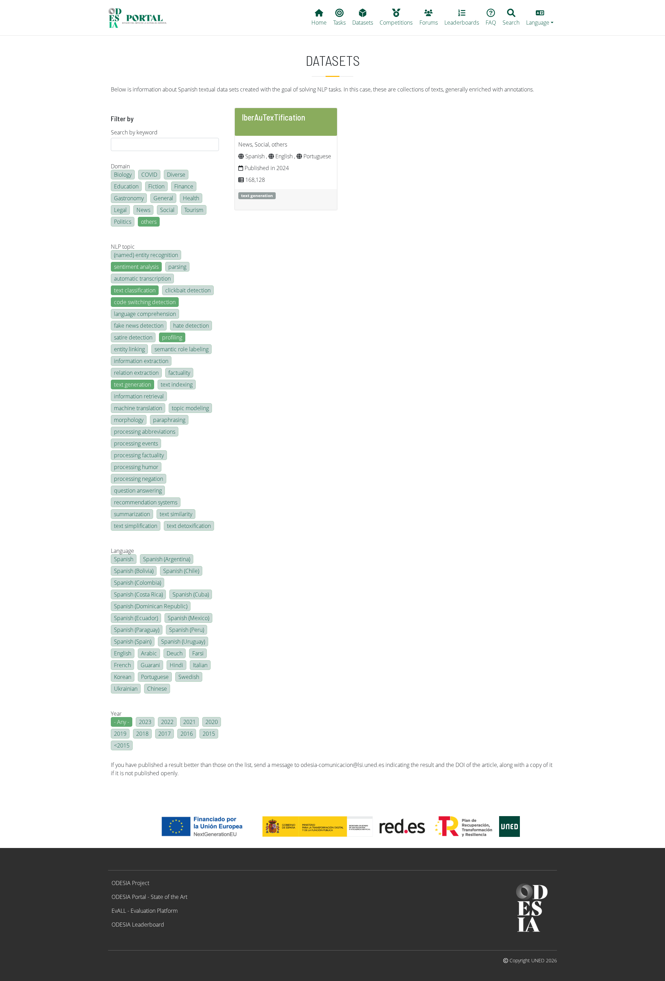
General (163, 198)
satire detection (133, 337)
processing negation (138, 479)
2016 (186, 733)
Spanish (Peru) (186, 630)
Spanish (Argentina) (166, 559)
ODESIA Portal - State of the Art (149, 897)
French (122, 665)
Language (122, 551)
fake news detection (138, 325)
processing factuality (139, 455)
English (122, 653)
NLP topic (123, 246)
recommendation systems (145, 502)
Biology (123, 174)
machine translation (138, 408)
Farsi (198, 653)
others (149, 222)
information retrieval (139, 396)
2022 (167, 722)
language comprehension (145, 314)
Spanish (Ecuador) (136, 618)
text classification (135, 290)
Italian (200, 665)
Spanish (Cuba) (190, 594)
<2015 (122, 745)
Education (126, 186)
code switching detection (145, 302)
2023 (145, 722)
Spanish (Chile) (181, 571)
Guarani (150, 665)
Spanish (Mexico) (188, 618)
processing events (136, 443)
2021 (189, 722)
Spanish (123, 559)
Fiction (156, 186)
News (143, 210)
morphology (128, 420)
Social (167, 210)
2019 (120, 733)
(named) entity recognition (146, 255)
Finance (183, 186)
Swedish (188, 677)
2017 (164, 733)
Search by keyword (134, 132)
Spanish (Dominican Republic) (150, 606)
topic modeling (190, 408)
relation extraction (136, 373)
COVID (149, 174)
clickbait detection (188, 290)
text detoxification (189, 526)
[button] (540, 17)
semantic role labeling (181, 349)
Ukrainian (126, 688)
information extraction (141, 361)
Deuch (175, 653)
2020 (211, 722)
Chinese (157, 688)
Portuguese (155, 677)
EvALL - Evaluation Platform (145, 910)
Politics (122, 222)
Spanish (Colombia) (137, 582)
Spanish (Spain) (132, 641)
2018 (142, 733)
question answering (138, 490)
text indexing (177, 384)
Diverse (176, 174)
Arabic (149, 653)
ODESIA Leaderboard (138, 924)
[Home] (140, 18)
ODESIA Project (130, 883)
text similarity (176, 514)
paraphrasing (169, 420)
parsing (177, 267)
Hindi (176, 665)
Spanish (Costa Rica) (138, 594)
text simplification (135, 526)
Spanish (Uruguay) (183, 641)
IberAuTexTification (273, 117)
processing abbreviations (144, 431)
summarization (132, 514)
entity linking (129, 349)
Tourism (193, 210)
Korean (122, 677)
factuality (179, 373)
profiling (172, 337)
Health (191, 198)
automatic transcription (142, 278)
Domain (120, 166)
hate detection (191, 325)
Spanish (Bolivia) (133, 571)
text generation (132, 384)
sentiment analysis (136, 267)
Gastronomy (129, 198)
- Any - (121, 722)
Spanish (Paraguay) (136, 630)
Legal (120, 210)
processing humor (136, 467)
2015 (209, 733)
